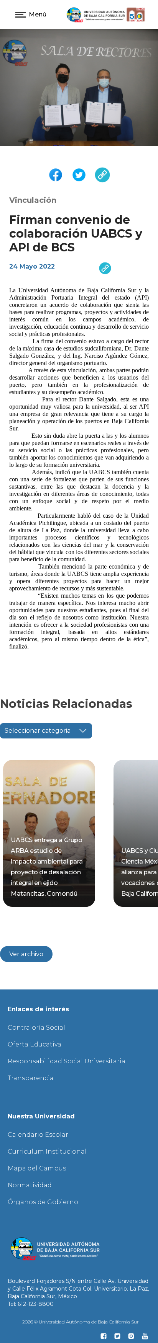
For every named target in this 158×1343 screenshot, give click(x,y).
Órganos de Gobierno (43, 1202)
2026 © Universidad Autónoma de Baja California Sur (80, 1322)
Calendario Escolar (38, 1134)
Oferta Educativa (34, 1044)
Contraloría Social (36, 1027)
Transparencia (31, 1078)
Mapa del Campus (37, 1168)
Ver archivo (26, 954)
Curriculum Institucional (47, 1151)
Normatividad (30, 1185)
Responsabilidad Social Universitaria (66, 1061)
